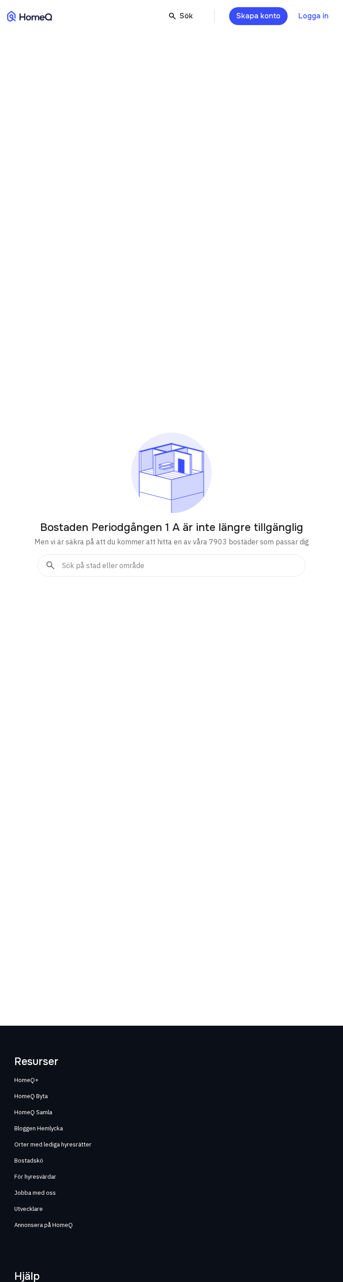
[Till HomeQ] (29, 16)
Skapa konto (258, 16)
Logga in (313, 16)
